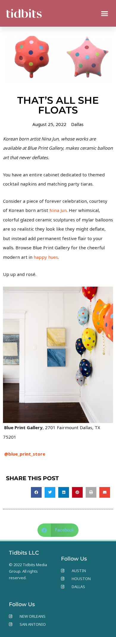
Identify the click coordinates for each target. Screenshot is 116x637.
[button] (104, 13)
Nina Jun (58, 210)
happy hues (46, 257)
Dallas (77, 124)
